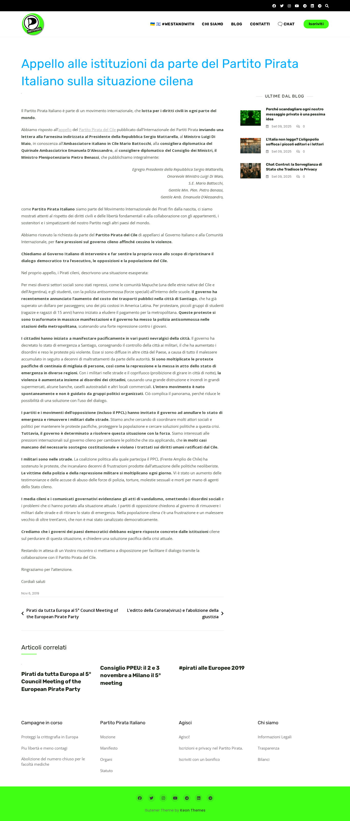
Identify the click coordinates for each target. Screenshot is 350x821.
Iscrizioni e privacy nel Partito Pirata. (211, 748)
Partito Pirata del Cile (97, 129)
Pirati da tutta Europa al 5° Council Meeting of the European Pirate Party (72, 613)
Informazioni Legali (275, 736)
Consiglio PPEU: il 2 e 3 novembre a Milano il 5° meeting (130, 675)
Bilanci (264, 759)
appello (64, 129)
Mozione (107, 736)
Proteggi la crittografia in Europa (49, 736)
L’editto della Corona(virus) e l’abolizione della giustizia (173, 613)
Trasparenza (268, 748)
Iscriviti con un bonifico (199, 759)
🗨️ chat (286, 24)
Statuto (106, 770)
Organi (106, 759)
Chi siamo (212, 24)
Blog (236, 24)
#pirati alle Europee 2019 (211, 668)
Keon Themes (192, 810)
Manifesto (109, 748)
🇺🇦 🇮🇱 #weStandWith (172, 24)
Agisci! (184, 736)
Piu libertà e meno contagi (44, 748)
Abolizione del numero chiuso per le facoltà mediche (53, 761)
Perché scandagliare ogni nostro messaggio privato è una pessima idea (295, 114)
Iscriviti (316, 24)
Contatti (260, 24)
